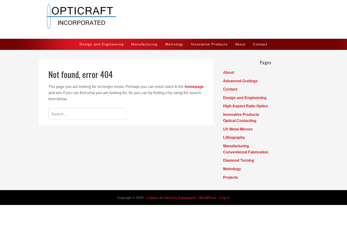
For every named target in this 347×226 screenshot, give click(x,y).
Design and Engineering (245, 98)
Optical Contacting (239, 121)
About (228, 72)
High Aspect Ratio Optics (245, 106)
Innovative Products (241, 115)
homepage (194, 87)
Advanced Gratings (240, 81)
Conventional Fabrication (245, 152)
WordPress (207, 198)
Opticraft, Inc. (173, 19)
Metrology (232, 169)
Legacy (152, 198)
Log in (225, 198)
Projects (230, 177)
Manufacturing (236, 146)
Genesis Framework (180, 198)
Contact (230, 89)
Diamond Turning (238, 160)
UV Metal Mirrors (238, 129)
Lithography (234, 137)
